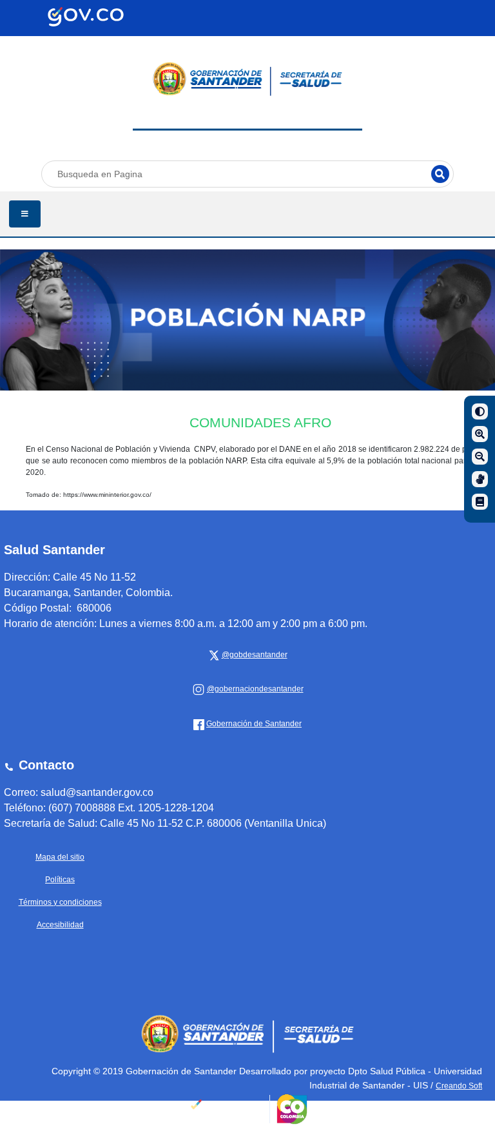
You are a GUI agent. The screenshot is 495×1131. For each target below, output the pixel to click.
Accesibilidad (60, 924)
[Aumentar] (480, 434)
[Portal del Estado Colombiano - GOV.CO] (86, 16)
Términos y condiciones (60, 902)
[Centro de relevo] (480, 479)
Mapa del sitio (59, 857)
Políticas (60, 879)
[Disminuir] (480, 457)
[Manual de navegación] (480, 502)
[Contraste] (480, 411)
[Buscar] (440, 174)
